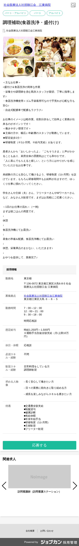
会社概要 (30, 531)
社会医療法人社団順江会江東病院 (43, 295)
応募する (39, 445)
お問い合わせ (46, 531)
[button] (74, 486)
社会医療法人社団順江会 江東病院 (27, 4)
